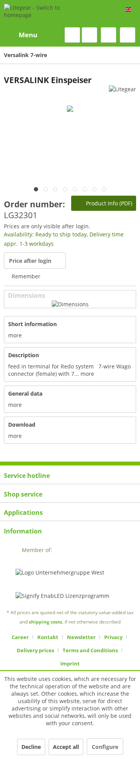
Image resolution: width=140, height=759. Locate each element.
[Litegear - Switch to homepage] (42, 13)
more (15, 335)
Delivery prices (35, 650)
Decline (31, 746)
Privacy (113, 637)
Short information (32, 324)
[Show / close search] (72, 35)
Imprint (70, 663)
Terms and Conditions (90, 650)
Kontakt (47, 637)
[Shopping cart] (127, 35)
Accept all (66, 746)
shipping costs (45, 621)
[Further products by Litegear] (122, 92)
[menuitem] (20, 35)
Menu (28, 34)
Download (21, 424)
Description (23, 355)
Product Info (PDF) (108, 203)
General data (25, 393)
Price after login (30, 260)
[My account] (108, 35)
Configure (105, 746)
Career (20, 637)
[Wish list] (89, 35)
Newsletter (81, 637)
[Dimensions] (70, 304)
